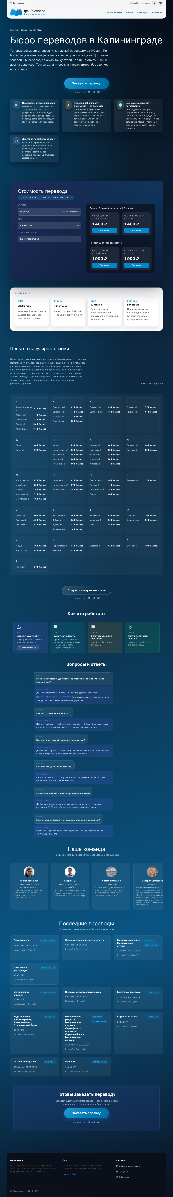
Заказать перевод (86, 83)
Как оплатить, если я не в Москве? (54, 766)
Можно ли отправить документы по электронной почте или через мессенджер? (70, 680)
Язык (20, 219)
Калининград (18, 3)
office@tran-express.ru (129, 1166)
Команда (142, 12)
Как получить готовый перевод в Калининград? (60, 740)
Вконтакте (66, 697)
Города (23, 30)
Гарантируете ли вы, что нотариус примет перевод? (63, 793)
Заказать (104, 230)
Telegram (53, 697)
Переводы (156, 12)
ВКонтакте (124, 1177)
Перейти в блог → (71, 1174)
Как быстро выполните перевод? (53, 713)
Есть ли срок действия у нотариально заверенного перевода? (68, 820)
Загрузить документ (28, 647)
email (41, 697)
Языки (129, 12)
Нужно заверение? (28, 232)
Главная (14, 30)
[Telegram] (154, 3)
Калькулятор (114, 12)
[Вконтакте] (160, 3)
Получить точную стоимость (87, 590)
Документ (23, 205)
